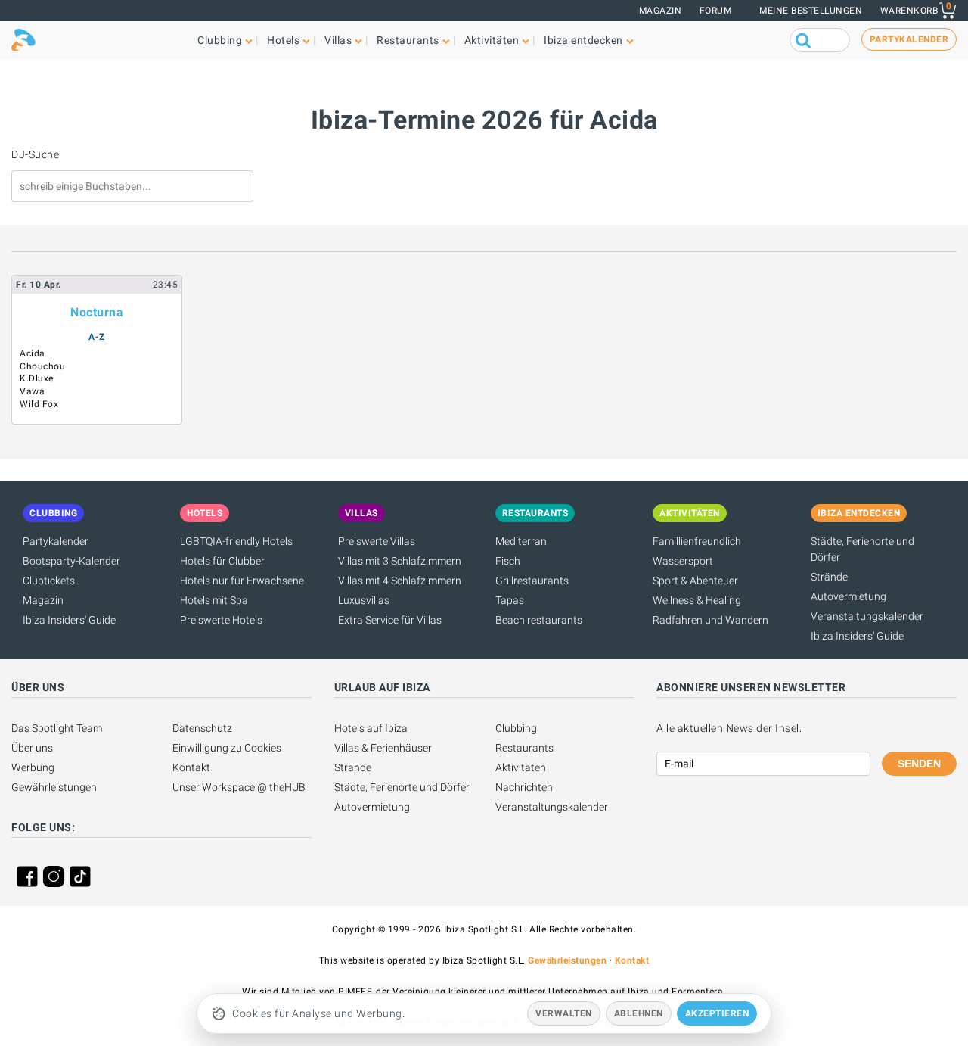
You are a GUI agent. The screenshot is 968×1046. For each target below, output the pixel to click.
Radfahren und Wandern (710, 620)
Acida (32, 353)
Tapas (509, 600)
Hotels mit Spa (214, 600)
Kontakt (191, 767)
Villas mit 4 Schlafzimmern (399, 580)
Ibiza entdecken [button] (583, 40)
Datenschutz (202, 728)
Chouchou (42, 366)
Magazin (660, 10)
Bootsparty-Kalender (71, 561)
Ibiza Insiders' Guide (69, 620)
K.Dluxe (37, 378)
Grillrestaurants (532, 580)
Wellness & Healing (697, 600)
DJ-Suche (35, 154)
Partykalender (55, 541)
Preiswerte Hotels (221, 620)
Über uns (32, 748)
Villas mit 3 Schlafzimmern (399, 561)
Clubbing (516, 728)
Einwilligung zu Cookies (226, 748)
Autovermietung (848, 596)
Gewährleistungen (54, 787)
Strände (829, 577)
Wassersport (683, 561)
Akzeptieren (717, 1013)
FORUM (716, 10)
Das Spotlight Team (56, 728)
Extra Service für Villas (390, 620)
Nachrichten (524, 787)
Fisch (507, 561)
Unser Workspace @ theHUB (239, 787)
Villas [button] (338, 40)
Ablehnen (638, 1013)
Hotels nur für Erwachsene (242, 580)
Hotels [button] (283, 40)
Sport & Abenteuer (695, 580)
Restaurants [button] (408, 40)
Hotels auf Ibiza (371, 728)
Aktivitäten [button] (492, 40)
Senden (919, 764)
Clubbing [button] (219, 40)
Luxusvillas (363, 600)
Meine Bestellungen (810, 10)
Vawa (32, 391)
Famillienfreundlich (697, 541)
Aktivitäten (520, 767)
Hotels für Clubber (222, 561)
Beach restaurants (538, 620)
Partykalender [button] (909, 39)
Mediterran (521, 541)
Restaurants (524, 748)
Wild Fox (39, 404)
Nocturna (96, 312)
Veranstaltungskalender (867, 616)
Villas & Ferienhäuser (383, 748)
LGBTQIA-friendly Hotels (236, 541)
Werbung (32, 767)
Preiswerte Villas (376, 541)
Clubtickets (49, 580)
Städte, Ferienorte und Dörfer (402, 787)
